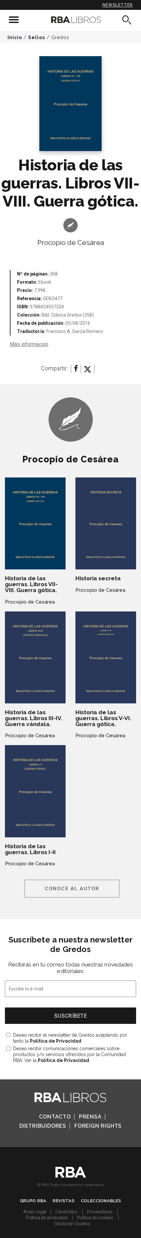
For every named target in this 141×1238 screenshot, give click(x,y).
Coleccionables (101, 1200)
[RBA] (70, 1176)
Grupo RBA (33, 1200)
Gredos (60, 37)
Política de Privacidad (55, 1041)
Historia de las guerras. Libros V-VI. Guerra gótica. (103, 718)
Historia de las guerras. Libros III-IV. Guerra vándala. (33, 718)
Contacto (54, 1117)
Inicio (15, 37)
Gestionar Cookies (72, 1223)
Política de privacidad (46, 1217)
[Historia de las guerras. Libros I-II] (35, 791)
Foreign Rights (98, 1126)
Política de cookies (95, 1217)
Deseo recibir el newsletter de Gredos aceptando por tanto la (70, 1038)
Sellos (36, 37)
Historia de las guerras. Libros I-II (30, 849)
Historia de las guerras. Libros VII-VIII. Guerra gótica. (31, 584)
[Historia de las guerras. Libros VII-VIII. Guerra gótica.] (35, 523)
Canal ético (66, 1211)
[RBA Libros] (70, 19)
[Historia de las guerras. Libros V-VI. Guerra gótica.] (105, 657)
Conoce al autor (72, 889)
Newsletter (117, 5)
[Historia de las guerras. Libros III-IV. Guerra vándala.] (35, 657)
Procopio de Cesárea (70, 242)
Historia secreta (98, 578)
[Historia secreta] (105, 523)
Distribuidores (42, 1126)
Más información (29, 344)
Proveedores (99, 1211)
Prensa (90, 1117)
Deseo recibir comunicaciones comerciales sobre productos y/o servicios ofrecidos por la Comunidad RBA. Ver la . (69, 1054)
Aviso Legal (34, 1211)
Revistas (64, 1200)
